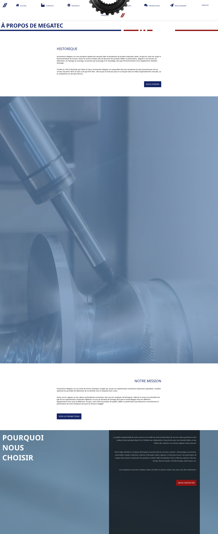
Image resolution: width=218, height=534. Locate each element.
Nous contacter (186, 483)
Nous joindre (152, 84)
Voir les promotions (69, 416)
